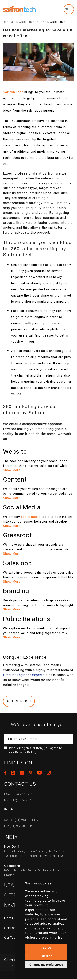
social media (30, 517)
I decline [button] (46, 956)
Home (8, 918)
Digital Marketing (19, 22)
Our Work (11, 937)
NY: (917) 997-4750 (17, 800)
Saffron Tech (13, 92)
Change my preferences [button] (46, 964)
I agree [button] (46, 947)
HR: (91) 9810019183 (19, 826)
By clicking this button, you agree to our (35, 750)
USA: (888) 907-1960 (18, 794)
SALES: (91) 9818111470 (21, 820)
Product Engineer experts (24, 675)
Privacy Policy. (26, 752)
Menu (69, 9)
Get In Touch (19, 701)
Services (10, 928)
